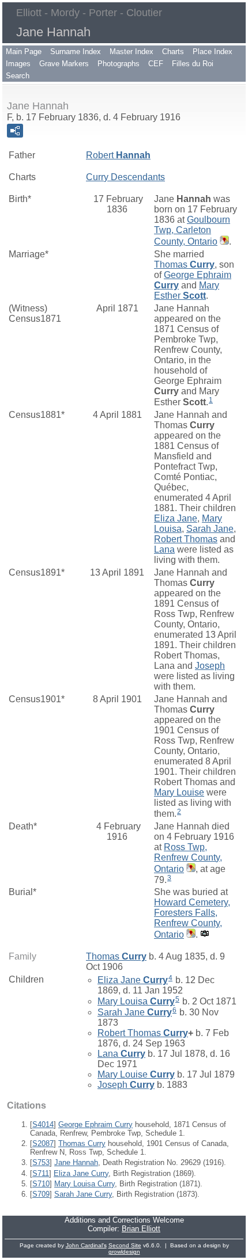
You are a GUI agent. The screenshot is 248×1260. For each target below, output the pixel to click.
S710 (41, 1183)
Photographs (118, 63)
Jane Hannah (76, 1162)
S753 (41, 1162)
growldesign (124, 1251)
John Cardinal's (86, 1245)
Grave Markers (64, 63)
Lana (164, 549)
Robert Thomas (185, 539)
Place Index (212, 51)
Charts (173, 51)
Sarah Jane (210, 529)
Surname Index (75, 51)
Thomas (184, 264)
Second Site (124, 1245)
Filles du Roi (192, 63)
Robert (118, 155)
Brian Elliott (141, 1228)
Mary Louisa (136, 1001)
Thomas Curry (82, 1143)
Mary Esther (186, 290)
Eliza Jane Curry (81, 1173)
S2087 (43, 1143)
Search (17, 75)
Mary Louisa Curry (84, 1183)
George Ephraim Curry (95, 1124)
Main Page (24, 51)
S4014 (43, 1124)
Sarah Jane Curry (83, 1194)
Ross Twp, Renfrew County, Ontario (188, 858)
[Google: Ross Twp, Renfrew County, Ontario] (190, 869)
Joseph (210, 666)
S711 (40, 1173)
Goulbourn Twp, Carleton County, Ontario (192, 230)
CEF (155, 63)
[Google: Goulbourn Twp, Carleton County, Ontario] (223, 241)
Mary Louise (179, 792)
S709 (41, 1194)
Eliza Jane (175, 518)
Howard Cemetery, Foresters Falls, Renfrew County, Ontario (192, 918)
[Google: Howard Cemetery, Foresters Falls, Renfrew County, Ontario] (190, 934)
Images (18, 63)
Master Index (131, 51)
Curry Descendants (125, 177)
